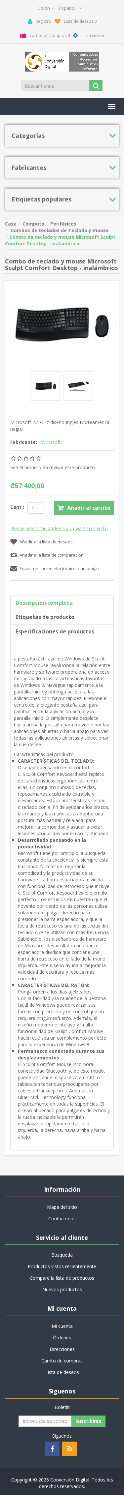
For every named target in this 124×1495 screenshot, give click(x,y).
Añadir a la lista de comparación (52, 555)
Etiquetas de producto (45, 617)
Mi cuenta (62, 1326)
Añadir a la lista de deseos (46, 542)
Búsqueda (62, 1255)
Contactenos (62, 1218)
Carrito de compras (62, 1361)
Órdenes (62, 1337)
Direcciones (62, 1349)
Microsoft (50, 442)
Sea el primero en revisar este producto (52, 467)
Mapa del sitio (62, 1207)
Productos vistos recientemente (62, 1266)
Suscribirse (88, 1421)
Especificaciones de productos (55, 631)
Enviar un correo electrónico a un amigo (59, 568)
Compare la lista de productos (62, 1278)
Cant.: (17, 507)
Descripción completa (44, 602)
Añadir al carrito (88, 507)
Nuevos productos (62, 1289)
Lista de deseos (62, 1372)
